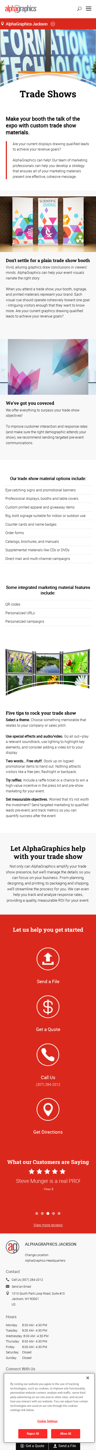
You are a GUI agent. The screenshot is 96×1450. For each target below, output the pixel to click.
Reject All (33, 1434)
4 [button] (53, 1213)
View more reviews (48, 1224)
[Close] (88, 1378)
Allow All (65, 1434)
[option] (48, 1188)
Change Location (36, 1255)
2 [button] (42, 1213)
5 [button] (59, 1213)
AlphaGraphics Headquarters (45, 1260)
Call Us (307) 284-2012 (27, 1279)
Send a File (67, 1445)
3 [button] (48, 1213)
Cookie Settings (47, 1421)
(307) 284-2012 (48, 1084)
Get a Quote (35, 1445)
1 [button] (37, 1213)
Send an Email (21, 1286)
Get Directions (48, 1132)
